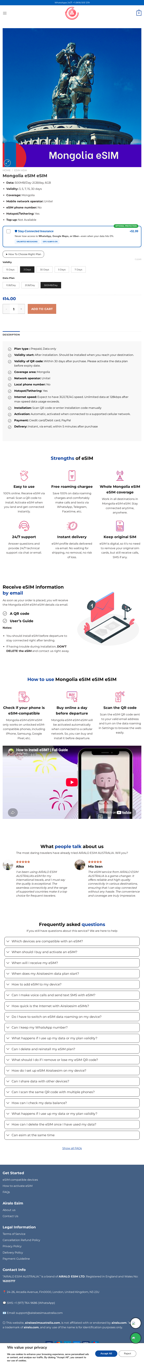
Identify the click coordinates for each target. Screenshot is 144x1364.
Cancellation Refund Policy (21, 1240)
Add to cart (42, 309)
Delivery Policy (13, 1252)
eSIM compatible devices (20, 1179)
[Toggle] (8, 942)
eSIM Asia (20, 170)
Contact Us (10, 1216)
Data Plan (9, 278)
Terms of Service (14, 1234)
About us (9, 1210)
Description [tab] (11, 334)
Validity (7, 262)
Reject (127, 1353)
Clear (138, 259)
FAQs (6, 1192)
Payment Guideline (16, 1258)
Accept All (106, 1353)
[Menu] (5, 13)
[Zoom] (7, 162)
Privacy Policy (12, 1246)
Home (7, 170)
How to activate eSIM (17, 1186)
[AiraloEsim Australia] (72, 13)
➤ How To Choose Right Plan (23, 254)
